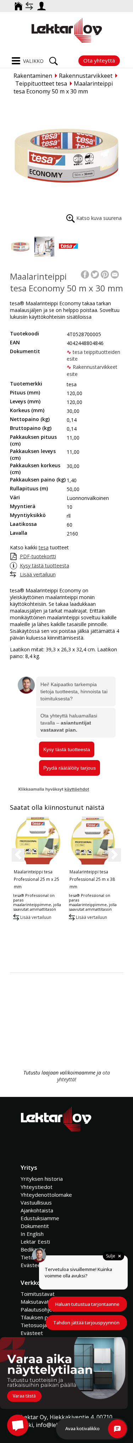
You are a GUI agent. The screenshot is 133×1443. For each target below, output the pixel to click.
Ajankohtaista (37, 1210)
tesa (44, 547)
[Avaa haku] (53, 58)
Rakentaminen (32, 76)
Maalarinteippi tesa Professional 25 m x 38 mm (92, 879)
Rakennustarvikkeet (85, 76)
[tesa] (68, 247)
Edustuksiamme (40, 1218)
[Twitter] (95, 273)
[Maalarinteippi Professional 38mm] (93, 840)
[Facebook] (85, 273)
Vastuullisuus (36, 1202)
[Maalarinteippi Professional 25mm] (37, 840)
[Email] (115, 273)
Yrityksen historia (42, 1178)
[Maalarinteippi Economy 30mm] (20, 247)
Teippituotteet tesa (41, 83)
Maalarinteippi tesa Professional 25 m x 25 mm (36, 879)
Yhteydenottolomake (46, 1194)
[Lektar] (66, 30)
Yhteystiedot (36, 1186)
